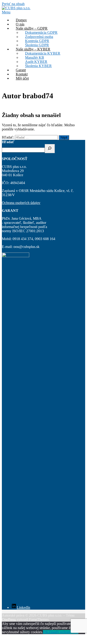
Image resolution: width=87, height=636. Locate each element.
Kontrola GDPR (37, 41)
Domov (21, 20)
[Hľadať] (50, 148)
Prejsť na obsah (13, 4)
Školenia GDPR (37, 45)
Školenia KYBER (38, 66)
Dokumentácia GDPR (41, 32)
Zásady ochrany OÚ (63, 632)
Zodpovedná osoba (39, 37)
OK (45, 632)
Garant (21, 70)
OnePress (9, 619)
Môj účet (22, 78)
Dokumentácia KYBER (42, 53)
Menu (6, 12)
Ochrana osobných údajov (21, 203)
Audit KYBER (36, 62)
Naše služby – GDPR (32, 28)
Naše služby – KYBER (33, 49)
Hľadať (8, 142)
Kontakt (22, 74)
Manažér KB (34, 57)
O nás (20, 24)
